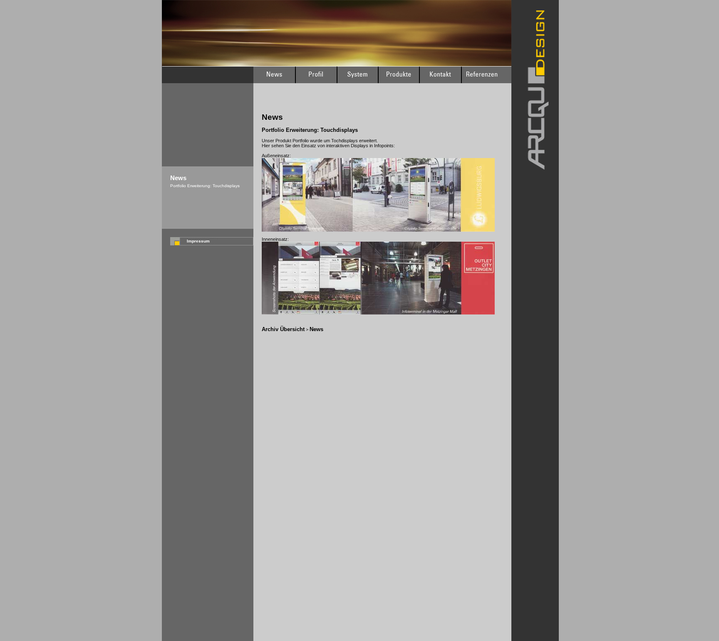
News (316, 329)
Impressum (198, 241)
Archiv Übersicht (283, 329)
